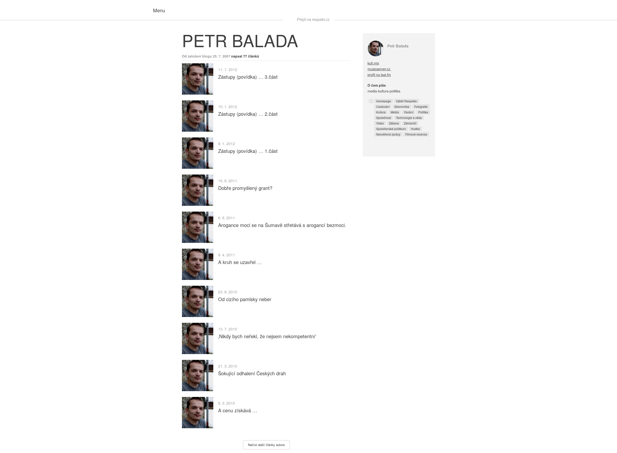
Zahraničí (410, 123)
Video (380, 123)
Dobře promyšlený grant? (245, 187)
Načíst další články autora (266, 444)
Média (395, 112)
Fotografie (421, 106)
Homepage (383, 101)
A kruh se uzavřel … (240, 262)
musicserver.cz (379, 68)
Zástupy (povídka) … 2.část (248, 113)
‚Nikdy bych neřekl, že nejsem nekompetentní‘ (267, 336)
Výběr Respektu (406, 101)
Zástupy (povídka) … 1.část (248, 150)
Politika (423, 112)
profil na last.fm (379, 74)
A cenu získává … (237, 410)
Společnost (383, 118)
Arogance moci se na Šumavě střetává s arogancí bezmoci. (282, 224)
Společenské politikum (391, 129)
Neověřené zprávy (388, 134)
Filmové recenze (416, 134)
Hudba (415, 129)
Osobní (408, 112)
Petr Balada (398, 46)
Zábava (394, 123)
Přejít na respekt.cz (313, 19)
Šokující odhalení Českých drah (252, 373)
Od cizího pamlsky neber (244, 299)
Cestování (382, 106)
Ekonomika (402, 106)
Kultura (381, 112)
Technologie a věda (409, 118)
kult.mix (373, 63)
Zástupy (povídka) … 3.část (248, 76)
